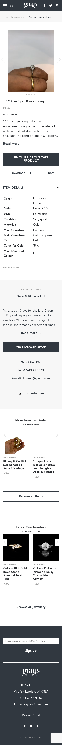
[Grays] (31, 672)
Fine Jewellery (17, 17)
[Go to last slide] (5, 435)
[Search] (11, 5)
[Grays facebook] (44, 5)
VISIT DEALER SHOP (31, 347)
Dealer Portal (31, 715)
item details (13, 187)
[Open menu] (5, 5)
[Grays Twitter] (51, 5)
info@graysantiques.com (31, 704)
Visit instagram (34, 393)
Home (5, 17)
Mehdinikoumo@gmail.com (31, 378)
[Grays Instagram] (57, 5)
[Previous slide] (2, 59)
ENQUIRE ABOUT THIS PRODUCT (31, 159)
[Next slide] (59, 59)
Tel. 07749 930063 (31, 370)
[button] (26, 94)
